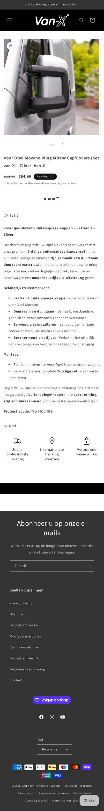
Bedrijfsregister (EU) (25, 658)
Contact (16, 680)
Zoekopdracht (21, 603)
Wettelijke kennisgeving (67, 800)
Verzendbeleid (82, 793)
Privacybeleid (26, 793)
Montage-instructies (25, 636)
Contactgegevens (37, 800)
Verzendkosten (28, 183)
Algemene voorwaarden (54, 793)
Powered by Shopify (48, 785)
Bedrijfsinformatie (24, 625)
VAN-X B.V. (28, 785)
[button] (9, 20)
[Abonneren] (88, 566)
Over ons (16, 614)
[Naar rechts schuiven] (62, 144)
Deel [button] (12, 426)
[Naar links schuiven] (41, 144)
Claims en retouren (25, 647)
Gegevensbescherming (27, 669)
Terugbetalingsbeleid (78, 785)
